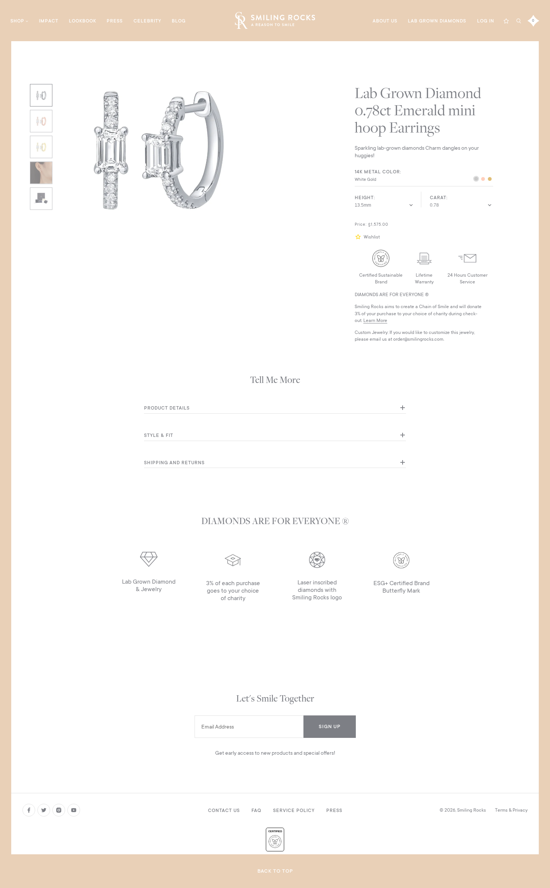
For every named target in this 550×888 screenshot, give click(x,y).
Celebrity (147, 21)
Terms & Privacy (511, 810)
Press (115, 21)
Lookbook (82, 21)
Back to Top (275, 871)
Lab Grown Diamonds (437, 21)
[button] (359, 236)
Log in (485, 21)
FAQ (256, 810)
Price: (361, 224)
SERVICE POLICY (294, 810)
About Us (385, 21)
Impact (48, 21)
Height (364, 197)
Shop (17, 21)
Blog (179, 21)
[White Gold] (476, 179)
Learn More (375, 320)
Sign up (329, 726)
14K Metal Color (377, 171)
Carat (438, 197)
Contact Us (224, 810)
